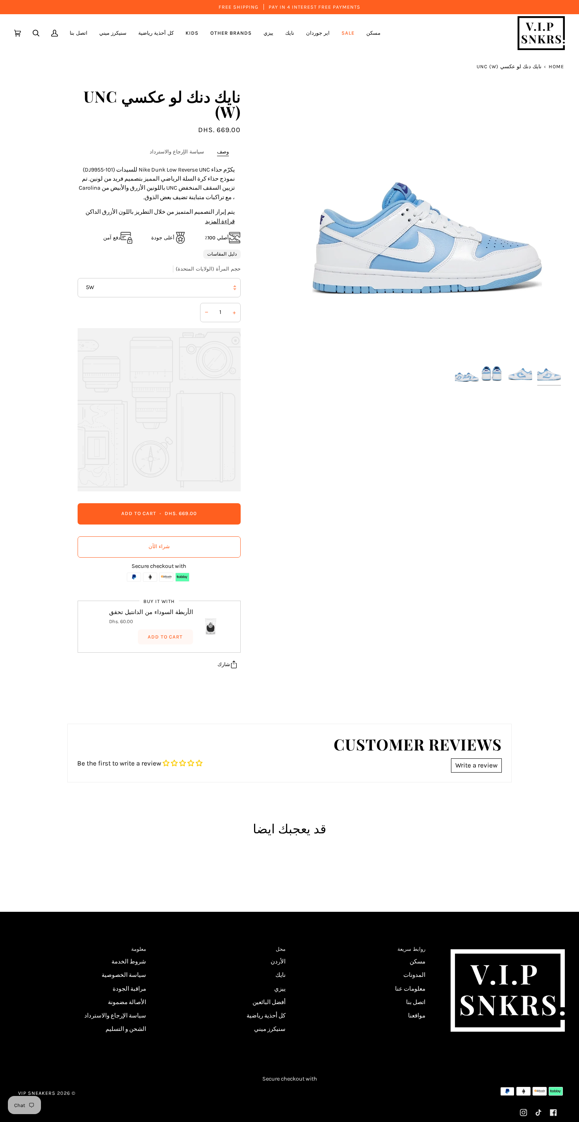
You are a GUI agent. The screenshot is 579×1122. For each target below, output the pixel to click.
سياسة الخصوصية (124, 975)
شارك (223, 664)
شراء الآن (159, 546)
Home (556, 66)
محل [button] (281, 949)
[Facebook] (553, 1112)
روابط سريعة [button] (411, 949)
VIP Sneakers (37, 1093)
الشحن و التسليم (126, 1029)
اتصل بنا (415, 1002)
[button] (318, 33)
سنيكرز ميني (270, 1029)
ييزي (280, 989)
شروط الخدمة (128, 961)
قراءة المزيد (220, 221)
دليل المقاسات (222, 254)
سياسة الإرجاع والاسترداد (177, 152)
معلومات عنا (410, 989)
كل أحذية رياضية (266, 1015)
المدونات (414, 975)
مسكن (417, 961)
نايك (280, 975)
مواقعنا (416, 1015)
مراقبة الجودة (129, 989)
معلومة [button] (138, 949)
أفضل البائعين (269, 1002)
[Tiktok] (538, 1112)
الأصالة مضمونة (127, 1002)
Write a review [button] (476, 765)
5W (90, 287)
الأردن (278, 961)
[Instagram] (523, 1112)
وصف (223, 152)
